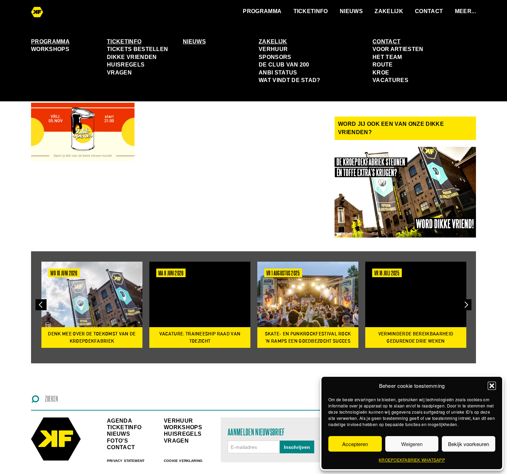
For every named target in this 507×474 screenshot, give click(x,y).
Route (382, 65)
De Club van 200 (284, 65)
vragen (176, 441)
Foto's (117, 441)
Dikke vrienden (132, 57)
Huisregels (126, 65)
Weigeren (412, 443)
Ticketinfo (311, 11)
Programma (262, 11)
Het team (387, 57)
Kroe (380, 72)
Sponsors (275, 57)
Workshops (50, 49)
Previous (41, 305)
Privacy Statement (126, 461)
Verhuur (273, 49)
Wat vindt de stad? (289, 80)
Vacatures (390, 80)
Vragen (119, 72)
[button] (491, 385)
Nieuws (351, 11)
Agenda (119, 421)
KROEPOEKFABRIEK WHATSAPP (412, 460)
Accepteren (355, 443)
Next (466, 305)
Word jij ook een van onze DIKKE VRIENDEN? (391, 128)
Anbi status (278, 72)
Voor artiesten (397, 49)
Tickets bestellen (137, 49)
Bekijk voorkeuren (468, 443)
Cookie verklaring (183, 461)
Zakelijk (389, 11)
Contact (429, 11)
